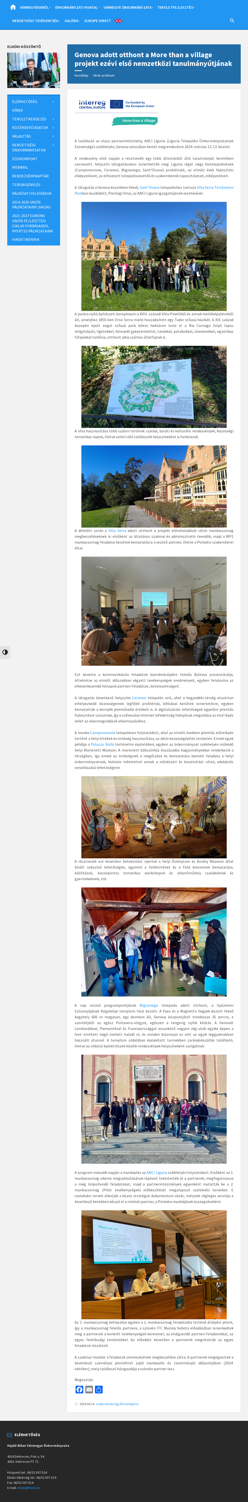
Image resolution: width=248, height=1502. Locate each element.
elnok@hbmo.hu (28, 1488)
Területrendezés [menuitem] (29, 119)
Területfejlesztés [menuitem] (175, 7)
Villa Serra (117, 530)
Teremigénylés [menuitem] (26, 184)
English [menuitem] (118, 22)
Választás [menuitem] (21, 136)
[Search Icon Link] (232, 21)
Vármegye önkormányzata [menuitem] (127, 7)
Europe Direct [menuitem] (98, 20)
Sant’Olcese (150, 187)
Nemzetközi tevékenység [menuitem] (35, 20)
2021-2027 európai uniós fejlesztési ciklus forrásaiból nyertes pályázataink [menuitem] (32, 223)
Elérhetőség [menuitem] (24, 101)
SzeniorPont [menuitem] (25, 158)
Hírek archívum (104, 75)
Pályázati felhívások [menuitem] (32, 193)
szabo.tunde (105, 1404)
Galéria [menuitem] (71, 20)
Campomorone (102, 732)
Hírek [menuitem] (17, 110)
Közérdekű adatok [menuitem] (30, 127)
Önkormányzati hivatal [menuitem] (76, 7)
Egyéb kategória (127, 1404)
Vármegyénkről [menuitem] (34, 7)
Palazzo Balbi (102, 744)
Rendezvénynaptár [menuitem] (30, 176)
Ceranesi (139, 697)
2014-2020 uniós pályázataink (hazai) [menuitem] (31, 205)
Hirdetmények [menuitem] (25, 239)
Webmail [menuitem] (20, 167)
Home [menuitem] (13, 8)
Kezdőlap (81, 75)
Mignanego (149, 1005)
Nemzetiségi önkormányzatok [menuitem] (29, 147)
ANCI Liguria (157, 1172)
